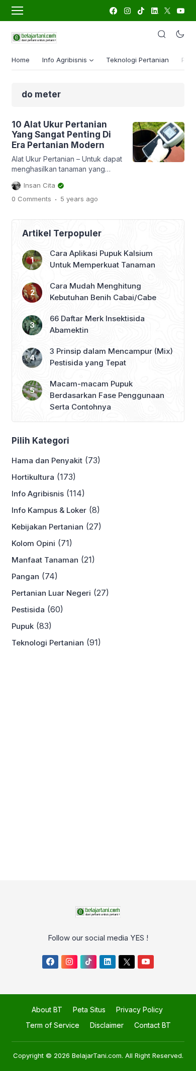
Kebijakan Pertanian (47, 526)
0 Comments (31, 199)
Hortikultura (33, 477)
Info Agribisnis (38, 493)
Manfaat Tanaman (45, 560)
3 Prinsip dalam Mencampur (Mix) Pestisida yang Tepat (111, 356)
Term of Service (52, 1025)
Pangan (25, 576)
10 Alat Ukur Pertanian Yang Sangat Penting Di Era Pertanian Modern (61, 134)
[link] (113, 11)
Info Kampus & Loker (49, 510)
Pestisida (28, 609)
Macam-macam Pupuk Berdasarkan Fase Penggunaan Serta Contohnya (107, 395)
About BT (47, 1009)
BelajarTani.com (97, 1055)
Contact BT (152, 1025)
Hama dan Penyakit (47, 460)
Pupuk (23, 626)
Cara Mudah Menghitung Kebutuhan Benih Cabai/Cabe (103, 291)
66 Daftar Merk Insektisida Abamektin (97, 324)
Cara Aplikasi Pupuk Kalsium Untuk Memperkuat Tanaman (102, 259)
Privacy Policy (139, 1009)
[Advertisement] (98, 761)
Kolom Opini (33, 543)
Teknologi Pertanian (137, 60)
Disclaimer (107, 1025)
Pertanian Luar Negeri (51, 593)
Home (21, 60)
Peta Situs (89, 1009)
